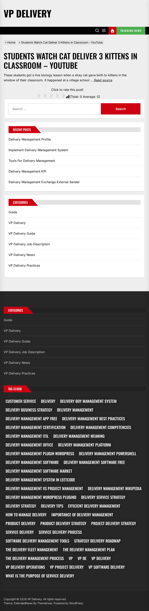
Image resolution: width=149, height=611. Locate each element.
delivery (48, 401)
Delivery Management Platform (84, 445)
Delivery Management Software (32, 462)
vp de (82, 558)
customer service (21, 401)
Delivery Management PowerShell (107, 453)
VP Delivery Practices (24, 265)
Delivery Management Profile (30, 139)
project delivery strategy (113, 523)
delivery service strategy (103, 497)
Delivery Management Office (29, 445)
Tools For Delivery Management (32, 161)
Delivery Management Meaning (79, 436)
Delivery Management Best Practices (93, 418)
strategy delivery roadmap (97, 541)
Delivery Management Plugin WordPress (40, 453)
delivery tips (52, 506)
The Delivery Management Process (35, 558)
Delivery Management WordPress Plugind (41, 497)
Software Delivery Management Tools (37, 541)
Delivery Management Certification (36, 427)
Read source (102, 80)
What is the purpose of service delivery (40, 576)
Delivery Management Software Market (39, 471)
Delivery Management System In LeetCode (40, 480)
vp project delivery (67, 567)
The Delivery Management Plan (89, 549)
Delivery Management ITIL (27, 436)
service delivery (20, 532)
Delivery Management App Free (31, 418)
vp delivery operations (25, 567)
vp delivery (101, 558)
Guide (13, 212)
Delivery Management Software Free (94, 462)
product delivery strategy (63, 523)
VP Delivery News (22, 255)
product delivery (21, 523)
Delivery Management (75, 410)
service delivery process (60, 532)
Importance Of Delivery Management (82, 514)
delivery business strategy (29, 410)
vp (71, 558)
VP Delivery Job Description (29, 244)
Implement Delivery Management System (38, 150)
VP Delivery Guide (22, 233)
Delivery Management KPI (27, 171)
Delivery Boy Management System (88, 401)
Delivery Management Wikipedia (114, 488)
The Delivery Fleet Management (32, 549)
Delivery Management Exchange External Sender (44, 182)
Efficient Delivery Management (94, 506)
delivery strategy (21, 506)
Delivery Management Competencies (100, 427)
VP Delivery (27, 13)
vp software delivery (106, 567)
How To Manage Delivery (26, 514)
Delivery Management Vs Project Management (44, 488)
